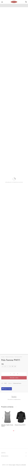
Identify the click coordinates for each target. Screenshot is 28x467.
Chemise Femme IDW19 (20, 425)
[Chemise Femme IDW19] (21, 417)
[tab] (14, 396)
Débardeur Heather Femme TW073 (7, 425)
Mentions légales (12, 465)
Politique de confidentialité (21, 465)
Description (14, 396)
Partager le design (7, 389)
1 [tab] (13, 430)
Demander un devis (14, 378)
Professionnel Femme (9, 356)
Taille (2, 364)
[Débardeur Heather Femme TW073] (7, 417)
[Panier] (26, 2)
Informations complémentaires (14, 399)
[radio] (3, 366)
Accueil (2, 356)
